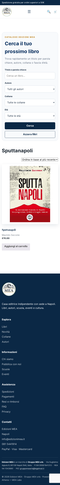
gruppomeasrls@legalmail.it (32, 468)
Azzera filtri (30, 134)
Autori (5, 341)
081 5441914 (9, 444)
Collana (8, 96)
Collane (6, 336)
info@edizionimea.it (13, 439)
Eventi (5, 374)
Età (6, 109)
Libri (4, 326)
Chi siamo (7, 359)
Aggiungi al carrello (16, 246)
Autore (8, 83)
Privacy (6, 411)
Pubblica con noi (11, 364)
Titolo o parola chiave (15, 69)
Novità (6, 331)
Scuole (6, 369)
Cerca (30, 125)
